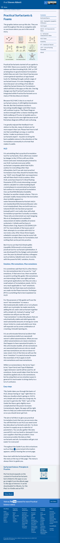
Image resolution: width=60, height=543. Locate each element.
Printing (42, 529)
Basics (14, 512)
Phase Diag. (25, 523)
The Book (15, 521)
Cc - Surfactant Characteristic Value (45, 34)
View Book (9, 494)
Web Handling (43, 532)
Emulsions (24, 518)
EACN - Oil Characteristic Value (47, 29)
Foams (23, 524)
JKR (14, 514)
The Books (43, 533)
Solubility (43, 41)
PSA (14, 517)
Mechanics (42, 527)
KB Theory (33, 523)
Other (14, 520)
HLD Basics (24, 512)
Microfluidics (43, 530)
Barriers (42, 524)
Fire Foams (24, 526)
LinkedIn (52, 528)
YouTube (52, 530)
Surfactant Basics (45, 18)
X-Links (42, 523)
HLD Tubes (43, 38)
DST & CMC (25, 520)
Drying (42, 521)
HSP (32, 515)
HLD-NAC (24, 517)
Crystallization (34, 521)
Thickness (42, 526)
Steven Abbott (12, 2)
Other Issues (25, 521)
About (42, 52)
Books (5, 519)
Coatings (42, 520)
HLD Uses (24, 514)
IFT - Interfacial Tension (46, 44)
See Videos (53, 501)
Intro (41, 512)
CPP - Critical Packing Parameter (46, 48)
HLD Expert (43, 26)
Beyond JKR (16, 515)
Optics (42, 517)
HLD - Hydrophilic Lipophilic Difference (48, 22)
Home (5, 511)
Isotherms (33, 524)
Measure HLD (25, 515)
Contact (6, 522)
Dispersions (34, 520)
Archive (51, 523)
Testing (14, 518)
